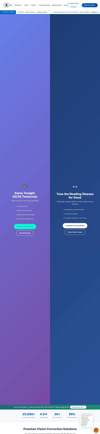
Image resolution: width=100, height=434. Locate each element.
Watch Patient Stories (75, 232)
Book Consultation (89, 5)
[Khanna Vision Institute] (6, 5)
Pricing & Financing (44, 5)
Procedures (18, 5)
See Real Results (25, 233)
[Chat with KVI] (96, 430)
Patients (33, 5)
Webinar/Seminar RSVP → (78, 407)
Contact (66, 5)
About (26, 5)
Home (11, 5)
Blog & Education (56, 5)
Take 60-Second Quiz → (25, 226)
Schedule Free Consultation (75, 226)
